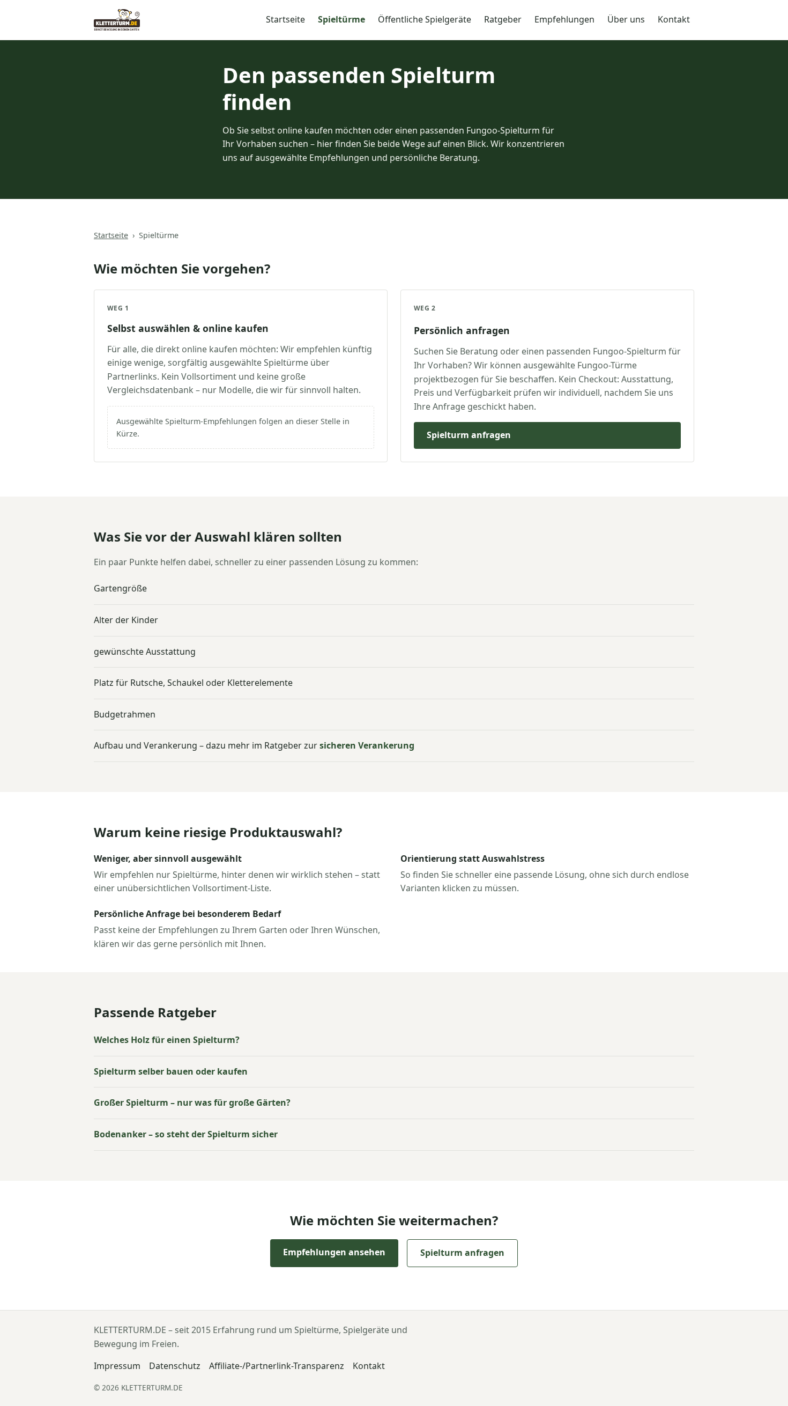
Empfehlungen (564, 19)
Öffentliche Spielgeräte (424, 19)
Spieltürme (341, 19)
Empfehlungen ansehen (334, 1252)
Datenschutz (174, 1366)
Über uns (626, 19)
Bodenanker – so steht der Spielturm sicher (186, 1134)
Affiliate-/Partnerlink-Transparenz (276, 1366)
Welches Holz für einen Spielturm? (167, 1040)
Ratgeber (503, 19)
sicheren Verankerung (366, 745)
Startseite (285, 19)
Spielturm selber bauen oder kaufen (171, 1071)
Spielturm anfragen (469, 435)
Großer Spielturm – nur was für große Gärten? (192, 1102)
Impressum (117, 1366)
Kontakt (674, 19)
